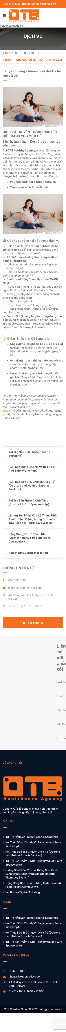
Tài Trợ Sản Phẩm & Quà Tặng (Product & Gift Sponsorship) (28, 502)
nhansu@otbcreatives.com (40, 3)
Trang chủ (10, 53)
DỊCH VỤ (29, 53)
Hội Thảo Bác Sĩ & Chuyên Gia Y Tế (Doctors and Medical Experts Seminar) (31, 485)
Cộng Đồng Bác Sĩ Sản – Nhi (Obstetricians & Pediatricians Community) (29, 538)
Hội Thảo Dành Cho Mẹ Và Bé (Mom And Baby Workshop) (31, 468)
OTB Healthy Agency (21, 150)
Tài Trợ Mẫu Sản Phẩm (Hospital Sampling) (29, 453)
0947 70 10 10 (12, 3)
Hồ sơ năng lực (34, 623)
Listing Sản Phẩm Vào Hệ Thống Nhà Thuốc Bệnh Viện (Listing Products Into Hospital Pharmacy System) (32, 519)
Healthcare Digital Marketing (28, 553)
